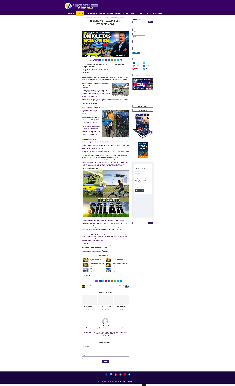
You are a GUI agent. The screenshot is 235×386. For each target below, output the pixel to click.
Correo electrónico (136, 39)
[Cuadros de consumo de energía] (121, 300)
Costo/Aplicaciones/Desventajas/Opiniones (94, 17)
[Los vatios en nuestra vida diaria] (108, 260)
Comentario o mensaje (136, 45)
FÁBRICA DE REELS (80, 13)
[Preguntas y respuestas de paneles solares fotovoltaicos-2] (108, 270)
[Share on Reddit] (112, 60)
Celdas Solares (110, 13)
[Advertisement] (150, 5)
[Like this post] (97, 60)
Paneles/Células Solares (91, 13)
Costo (137, 13)
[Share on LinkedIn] (109, 60)
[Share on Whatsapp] (115, 60)
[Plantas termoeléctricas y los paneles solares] (85, 265)
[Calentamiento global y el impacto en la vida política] (108, 265)
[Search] (172, 13)
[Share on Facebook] (100, 60)
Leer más (149, 384)
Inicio (83, 17)
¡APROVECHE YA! (136, 19)
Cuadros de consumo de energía (121, 306)
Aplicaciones (125, 13)
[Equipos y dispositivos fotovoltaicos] (105, 300)
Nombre (134, 31)
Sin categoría (118, 13)
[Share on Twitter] (103, 60)
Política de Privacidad (126, 381)
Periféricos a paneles (157, 13)
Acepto (144, 384)
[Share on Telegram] (118, 60)
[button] (105, 312)
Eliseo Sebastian (105, 325)
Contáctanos (71, 13)
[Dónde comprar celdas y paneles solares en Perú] (85, 270)
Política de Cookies (134, 381)
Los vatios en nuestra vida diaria (119, 259)
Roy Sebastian (120, 381)
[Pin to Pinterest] (106, 60)
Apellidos (134, 36)
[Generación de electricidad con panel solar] (89, 300)
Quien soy (64, 13)
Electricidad (143, 13)
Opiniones (132, 13)
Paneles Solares (102, 13)
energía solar (105, 225)
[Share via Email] (121, 60)
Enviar (136, 52)
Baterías (149, 13)
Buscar (150, 21)
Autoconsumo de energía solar (95, 259)
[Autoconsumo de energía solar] (85, 260)
